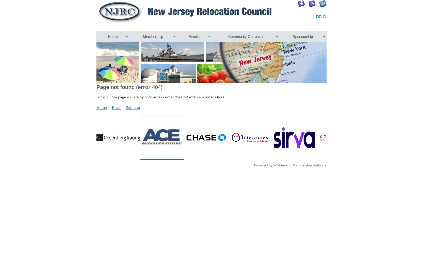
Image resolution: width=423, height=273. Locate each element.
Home (101, 108)
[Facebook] (301, 3)
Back (116, 108)
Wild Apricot (282, 165)
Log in (320, 17)
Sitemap (133, 108)
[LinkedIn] (323, 3)
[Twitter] (312, 3)
